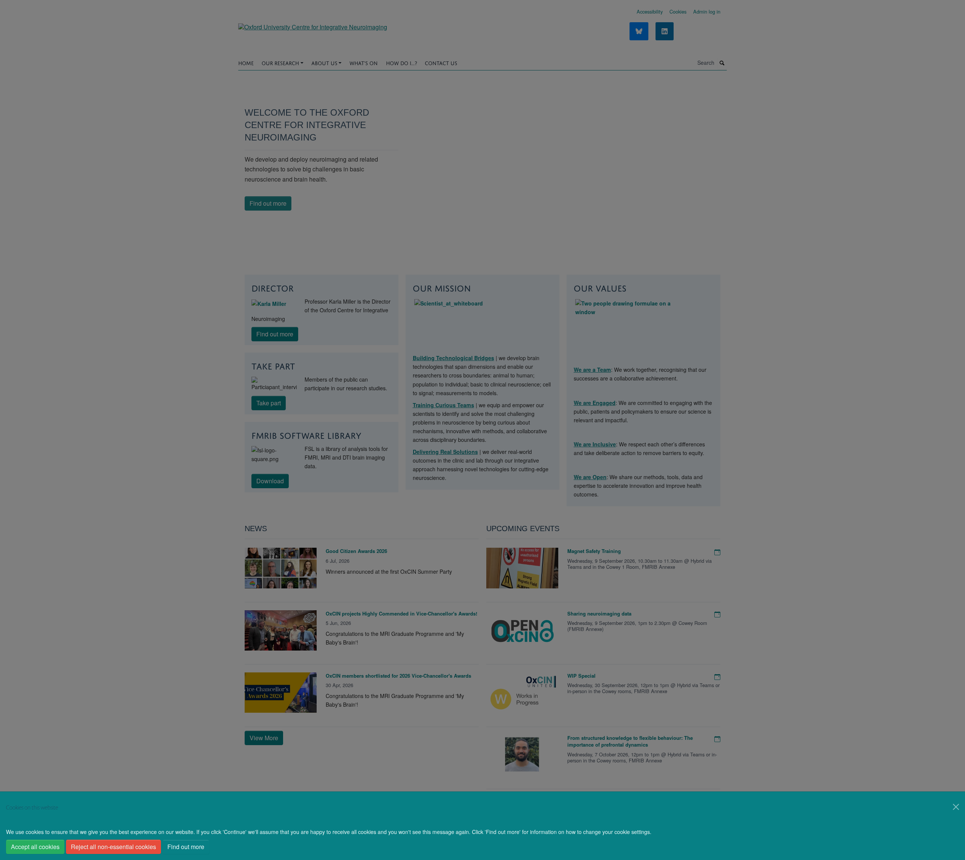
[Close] (956, 807)
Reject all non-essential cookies (113, 846)
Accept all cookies (35, 846)
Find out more (185, 846)
